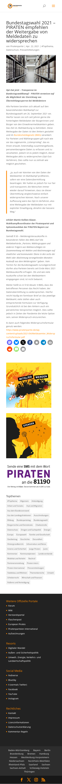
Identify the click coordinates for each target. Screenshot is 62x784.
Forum (11, 605)
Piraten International (16, 568)
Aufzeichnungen (16, 633)
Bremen (31, 753)
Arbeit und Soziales (15, 506)
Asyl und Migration (34, 506)
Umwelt (50, 572)
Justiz (45, 549)
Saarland (33, 764)
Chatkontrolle (41, 525)
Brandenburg (16, 753)
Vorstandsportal (16, 614)
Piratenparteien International (23, 628)
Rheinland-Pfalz (17, 764)
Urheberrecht (13, 577)
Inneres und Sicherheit (16, 549)
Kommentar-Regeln (18, 731)
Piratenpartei (17, 46)
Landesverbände (45, 553)
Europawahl (21, 534)
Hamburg (44, 753)
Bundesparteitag (24, 520)
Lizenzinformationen (18, 722)
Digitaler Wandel (16, 648)
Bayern (36, 750)
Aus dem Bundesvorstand (18, 510)
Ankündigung (37, 501)
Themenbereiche (37, 572)
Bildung (10, 520)
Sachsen (46, 764)
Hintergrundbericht (15, 544)
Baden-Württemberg (18, 750)
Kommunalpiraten (27, 553)
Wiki (10, 610)
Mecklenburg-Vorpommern (35, 757)
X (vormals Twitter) (17, 684)
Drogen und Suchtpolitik (31, 529)
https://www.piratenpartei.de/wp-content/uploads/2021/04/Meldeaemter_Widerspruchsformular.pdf (30, 333)
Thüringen (29, 771)
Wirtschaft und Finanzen (32, 577)
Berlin (47, 750)
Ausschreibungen (41, 515)
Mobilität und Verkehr (16, 558)
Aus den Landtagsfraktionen (19, 515)
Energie (47, 529)
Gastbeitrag (12, 539)
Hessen (13, 757)
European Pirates (17, 624)
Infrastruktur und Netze (36, 544)
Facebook (13, 689)
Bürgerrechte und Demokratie (20, 525)
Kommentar (12, 553)
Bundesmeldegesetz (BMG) (27, 135)
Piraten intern (32, 563)
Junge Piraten (34, 549)
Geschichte (25, 539)
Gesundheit (37, 539)
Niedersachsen (16, 760)
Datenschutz (12, 49)
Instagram (13, 698)
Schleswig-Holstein (39, 768)
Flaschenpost (15, 619)
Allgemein (24, 501)
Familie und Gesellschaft (39, 534)
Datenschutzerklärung (19, 726)
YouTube (12, 694)
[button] (9, 342)
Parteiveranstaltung (15, 563)
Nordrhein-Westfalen (39, 760)
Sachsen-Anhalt (18, 768)
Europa (10, 534)
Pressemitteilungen (29, 49)
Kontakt (12, 713)
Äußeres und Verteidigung (18, 582)
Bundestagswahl (41, 520)
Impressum (14, 717)
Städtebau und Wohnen (17, 572)
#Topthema (47, 46)
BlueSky (12, 680)
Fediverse (13, 675)
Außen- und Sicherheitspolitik (23, 652)
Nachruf (31, 558)
